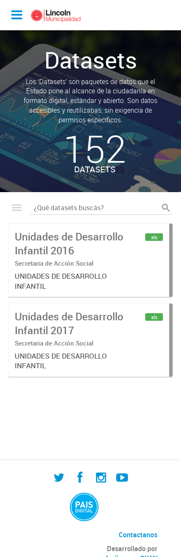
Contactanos (138, 534)
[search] (166, 208)
